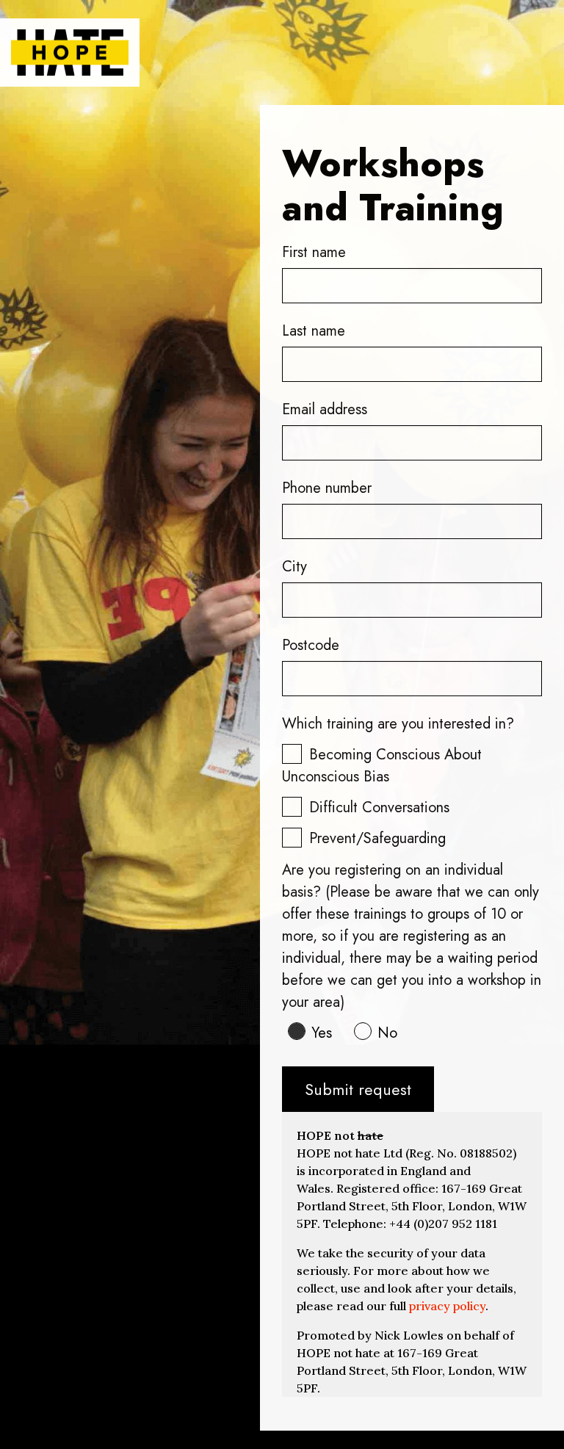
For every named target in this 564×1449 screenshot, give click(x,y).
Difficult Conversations (379, 807)
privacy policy (447, 1305)
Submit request (358, 1089)
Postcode (310, 645)
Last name (313, 331)
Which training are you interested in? (398, 723)
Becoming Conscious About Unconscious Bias (382, 765)
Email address (324, 409)
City (294, 566)
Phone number (327, 488)
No (387, 1032)
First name (314, 252)
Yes (321, 1032)
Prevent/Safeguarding (377, 838)
